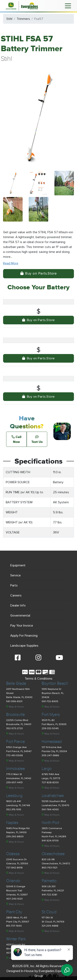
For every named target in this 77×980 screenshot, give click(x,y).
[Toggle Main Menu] (68, 5)
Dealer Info (18, 605)
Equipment (17, 565)
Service (15, 575)
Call (17, 439)
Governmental (20, 615)
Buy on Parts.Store (41, 273)
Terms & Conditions (38, 679)
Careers (16, 595)
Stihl (9, 19)
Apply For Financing (24, 636)
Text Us (37, 442)
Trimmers (23, 19)
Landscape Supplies (24, 646)
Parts (14, 585)
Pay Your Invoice (21, 626)
